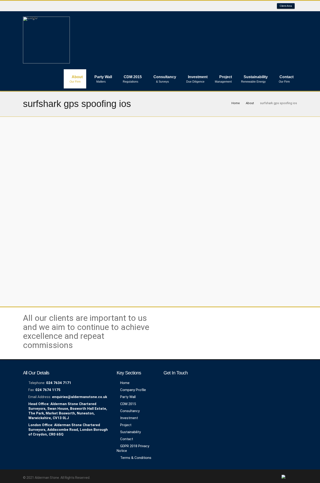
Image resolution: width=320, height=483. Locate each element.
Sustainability (130, 432)
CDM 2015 (128, 404)
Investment (129, 418)
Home (235, 103)
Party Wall (128, 397)
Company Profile (133, 390)
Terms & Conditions (135, 458)
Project (125, 425)
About (250, 103)
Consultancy (130, 411)
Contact (126, 439)
